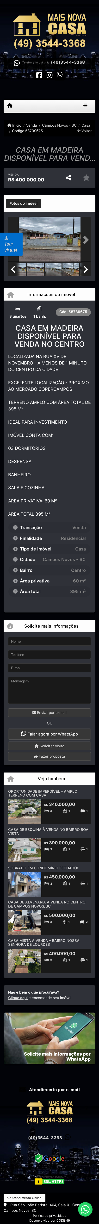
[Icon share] (39, 75)
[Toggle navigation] (85, 106)
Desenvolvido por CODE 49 (49, 1220)
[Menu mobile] (9, 106)
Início (16, 125)
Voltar (86, 131)
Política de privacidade (49, 1216)
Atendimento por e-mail (54, 1089)
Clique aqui (18, 997)
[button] (84, 240)
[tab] (23, 203)
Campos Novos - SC (59, 125)
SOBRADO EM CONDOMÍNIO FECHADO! (43, 868)
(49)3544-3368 (68, 62)
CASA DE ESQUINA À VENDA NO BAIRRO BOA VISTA (48, 831)
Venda (31, 125)
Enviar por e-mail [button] (51, 712)
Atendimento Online (26, 1198)
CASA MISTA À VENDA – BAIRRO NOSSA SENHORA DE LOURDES (44, 942)
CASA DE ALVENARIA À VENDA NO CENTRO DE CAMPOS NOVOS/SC (47, 904)
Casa (85, 125)
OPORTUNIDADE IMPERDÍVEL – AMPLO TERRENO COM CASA (42, 793)
